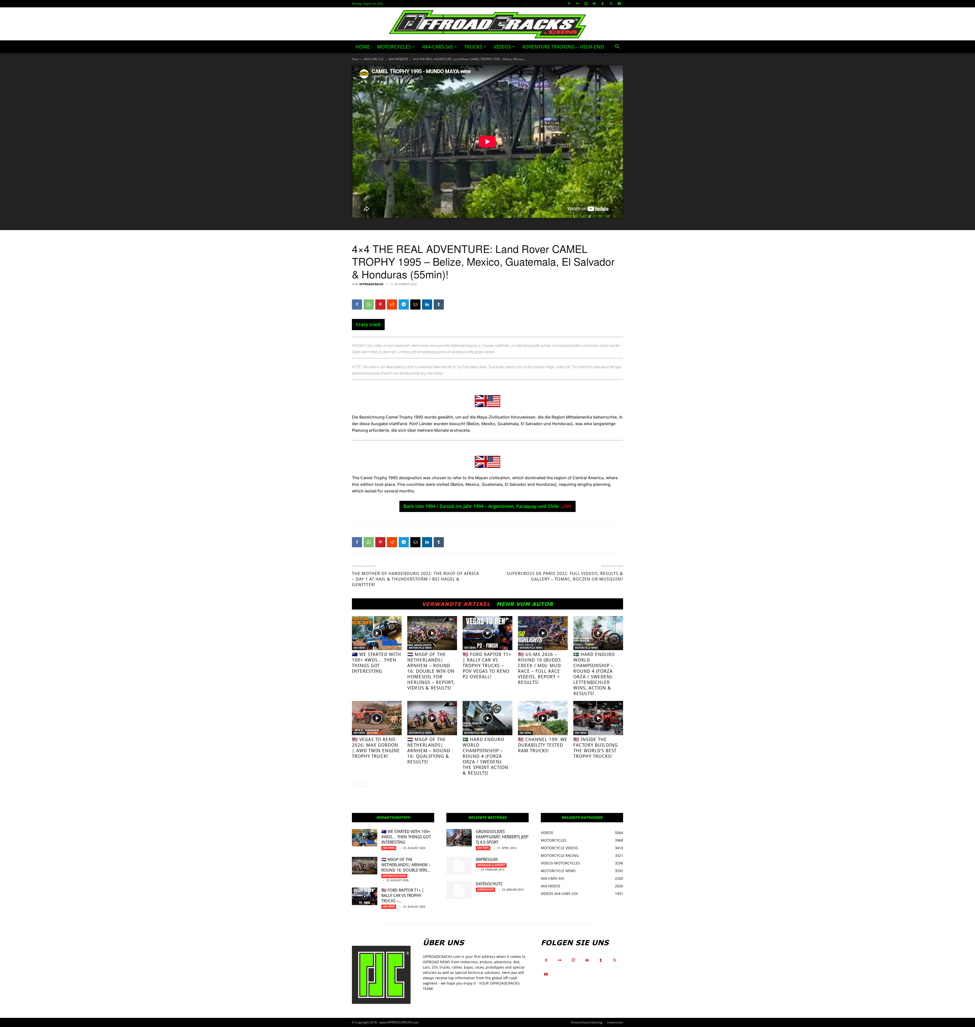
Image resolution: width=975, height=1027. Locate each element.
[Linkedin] (427, 304)
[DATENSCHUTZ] (459, 890)
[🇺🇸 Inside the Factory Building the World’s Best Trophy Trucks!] (598, 718)
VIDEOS (502, 47)
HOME (362, 47)
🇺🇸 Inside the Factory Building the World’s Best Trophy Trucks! (595, 748)
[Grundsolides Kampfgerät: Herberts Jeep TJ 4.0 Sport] (459, 837)
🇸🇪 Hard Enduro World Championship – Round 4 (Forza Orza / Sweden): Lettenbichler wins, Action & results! (594, 674)
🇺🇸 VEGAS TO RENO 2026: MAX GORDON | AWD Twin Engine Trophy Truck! (376, 748)
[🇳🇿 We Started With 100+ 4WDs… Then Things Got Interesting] (377, 633)
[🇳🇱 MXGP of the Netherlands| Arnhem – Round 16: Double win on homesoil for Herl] (432, 633)
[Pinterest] (380, 304)
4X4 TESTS (483, 847)
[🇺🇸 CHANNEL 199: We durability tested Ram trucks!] (543, 718)
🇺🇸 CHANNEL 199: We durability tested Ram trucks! (542, 745)
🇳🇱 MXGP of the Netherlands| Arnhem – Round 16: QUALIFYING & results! (428, 750)
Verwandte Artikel (456, 603)
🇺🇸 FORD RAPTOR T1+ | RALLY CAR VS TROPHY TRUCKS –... (402, 895)
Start (355, 59)
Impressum (487, 859)
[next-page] (363, 783)
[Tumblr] (602, 3)
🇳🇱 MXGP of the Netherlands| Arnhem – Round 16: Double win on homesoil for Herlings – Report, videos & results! (431, 671)
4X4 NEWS (359, 647)
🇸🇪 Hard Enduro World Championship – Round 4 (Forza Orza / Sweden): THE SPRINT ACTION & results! (485, 756)
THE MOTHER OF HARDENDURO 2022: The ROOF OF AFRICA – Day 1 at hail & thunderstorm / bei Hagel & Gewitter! (415, 579)
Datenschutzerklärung (586, 1022)
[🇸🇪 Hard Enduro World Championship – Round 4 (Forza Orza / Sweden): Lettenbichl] (598, 633)
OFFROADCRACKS (371, 284)
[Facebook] (569, 3)
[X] (611, 3)
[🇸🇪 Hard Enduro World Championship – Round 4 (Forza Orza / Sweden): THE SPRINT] (487, 718)
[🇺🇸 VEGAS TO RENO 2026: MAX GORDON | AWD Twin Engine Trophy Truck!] (377, 718)
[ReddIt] (392, 304)
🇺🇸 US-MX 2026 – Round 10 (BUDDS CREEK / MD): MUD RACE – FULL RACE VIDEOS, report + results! (539, 668)
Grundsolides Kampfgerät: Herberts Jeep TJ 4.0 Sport (502, 837)
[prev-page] (355, 783)
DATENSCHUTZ (489, 883)
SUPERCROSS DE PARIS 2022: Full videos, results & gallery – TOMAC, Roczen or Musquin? (565, 576)
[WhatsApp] (369, 304)
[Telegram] (404, 304)
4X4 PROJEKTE (398, 59)
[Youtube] (619, 3)
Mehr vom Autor (524, 603)
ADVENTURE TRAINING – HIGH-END (563, 47)
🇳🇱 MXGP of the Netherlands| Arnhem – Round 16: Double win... (406, 865)
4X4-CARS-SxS (437, 47)
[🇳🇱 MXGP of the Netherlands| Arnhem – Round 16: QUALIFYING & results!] (432, 718)
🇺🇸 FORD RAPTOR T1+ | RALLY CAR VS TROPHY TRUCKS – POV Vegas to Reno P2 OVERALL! (487, 665)
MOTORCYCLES (394, 47)
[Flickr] (577, 3)
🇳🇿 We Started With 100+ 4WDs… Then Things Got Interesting (376, 663)
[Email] (415, 304)
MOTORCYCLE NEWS (420, 647)
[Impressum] (459, 866)
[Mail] (594, 3)
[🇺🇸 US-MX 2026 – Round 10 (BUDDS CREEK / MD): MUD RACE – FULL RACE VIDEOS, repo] (543, 633)
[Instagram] (586, 3)
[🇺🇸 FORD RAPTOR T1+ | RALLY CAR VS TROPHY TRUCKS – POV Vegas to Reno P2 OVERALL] (487, 633)
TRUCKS (473, 47)
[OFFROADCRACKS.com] (487, 24)
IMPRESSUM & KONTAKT (491, 865)
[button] (617, 47)
